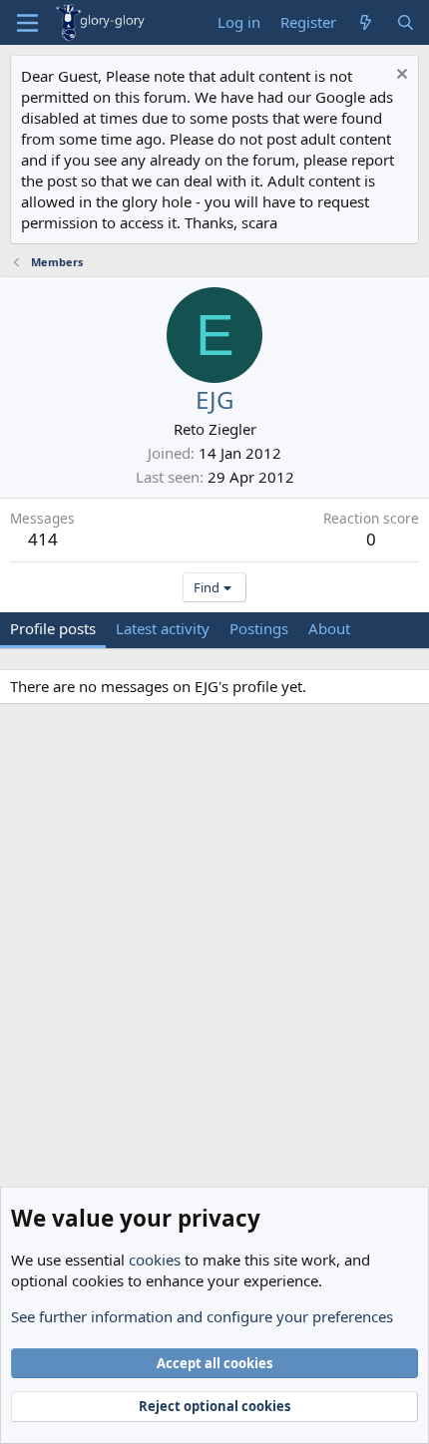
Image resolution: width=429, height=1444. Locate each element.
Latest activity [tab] (163, 628)
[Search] (405, 22)
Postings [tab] (258, 628)
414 (43, 539)
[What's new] (365, 22)
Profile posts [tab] (53, 628)
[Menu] (27, 23)
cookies (155, 1259)
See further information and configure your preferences (202, 1316)
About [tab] (329, 628)
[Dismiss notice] (399, 76)
